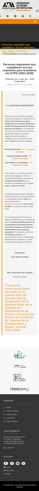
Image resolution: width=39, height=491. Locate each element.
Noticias (11, 51)
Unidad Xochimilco (12, 421)
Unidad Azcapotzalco (12, 411)
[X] (12, 463)
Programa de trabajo (20, 158)
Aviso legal (7, 474)
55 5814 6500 (10, 448)
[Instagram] (23, 463)
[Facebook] (6, 463)
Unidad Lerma (10, 418)
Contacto (8, 467)
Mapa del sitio (10, 470)
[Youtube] (18, 463)
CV (24, 149)
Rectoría (8, 407)
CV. (30, 156)
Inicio (5, 51)
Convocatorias (21, 51)
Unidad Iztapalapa (11, 414)
